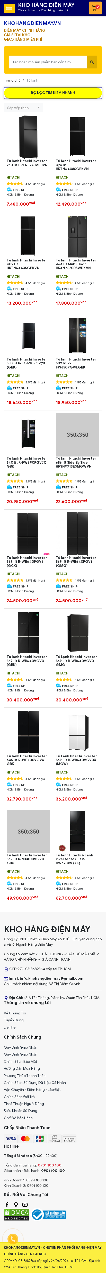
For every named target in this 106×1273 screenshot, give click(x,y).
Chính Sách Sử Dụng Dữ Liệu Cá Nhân (35, 1083)
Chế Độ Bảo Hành (18, 1118)
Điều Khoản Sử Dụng (20, 1111)
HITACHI (13, 177)
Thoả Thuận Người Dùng (24, 1104)
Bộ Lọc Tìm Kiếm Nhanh (53, 93)
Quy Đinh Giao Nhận (20, 1047)
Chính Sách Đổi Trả (19, 1097)
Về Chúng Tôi (15, 1013)
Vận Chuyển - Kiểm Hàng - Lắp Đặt (32, 1089)
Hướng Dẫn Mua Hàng (22, 1068)
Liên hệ (9, 1027)
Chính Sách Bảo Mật (20, 1061)
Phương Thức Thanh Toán (25, 1076)
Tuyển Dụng (14, 1020)
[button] (23, 107)
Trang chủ (12, 80)
